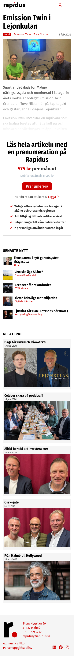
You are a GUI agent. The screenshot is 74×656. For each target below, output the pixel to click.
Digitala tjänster (24, 301)
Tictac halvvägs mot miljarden (36, 298)
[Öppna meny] (68, 5)
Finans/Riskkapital (25, 275)
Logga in (53, 197)
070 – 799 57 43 (32, 632)
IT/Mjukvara (21, 288)
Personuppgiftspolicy (17, 648)
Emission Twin (22, 34)
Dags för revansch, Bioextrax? (25, 342)
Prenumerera (37, 186)
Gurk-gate (11, 502)
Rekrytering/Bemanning (28, 314)
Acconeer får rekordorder (33, 285)
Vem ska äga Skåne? (29, 272)
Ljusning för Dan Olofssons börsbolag (41, 311)
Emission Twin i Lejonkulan (27, 22)
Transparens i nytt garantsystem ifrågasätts (36, 260)
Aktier (17, 265)
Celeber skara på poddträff (23, 396)
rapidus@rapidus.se (36, 636)
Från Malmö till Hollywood (23, 556)
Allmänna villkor (14, 643)
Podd (7, 34)
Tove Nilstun (41, 34)
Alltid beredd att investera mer (26, 449)
